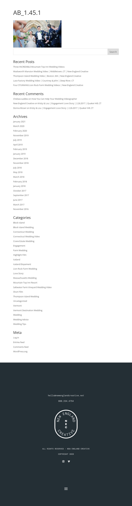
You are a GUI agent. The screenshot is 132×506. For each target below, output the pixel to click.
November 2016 (20, 209)
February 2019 (20, 149)
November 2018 (20, 163)
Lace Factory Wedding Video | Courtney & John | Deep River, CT (43, 80)
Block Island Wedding (23, 227)
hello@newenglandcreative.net (66, 395)
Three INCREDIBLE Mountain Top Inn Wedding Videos (39, 66)
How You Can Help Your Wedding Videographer (54, 98)
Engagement (19, 245)
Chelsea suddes (20, 98)
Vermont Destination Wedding (27, 310)
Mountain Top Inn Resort (25, 282)
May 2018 (17, 172)
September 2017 (21, 195)
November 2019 (20, 135)
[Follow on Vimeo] (69, 461)
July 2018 (17, 167)
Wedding (17, 314)
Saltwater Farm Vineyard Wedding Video (32, 287)
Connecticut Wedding (23, 231)
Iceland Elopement (22, 264)
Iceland (16, 259)
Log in (16, 337)
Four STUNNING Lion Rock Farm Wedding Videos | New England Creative (48, 85)
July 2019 (17, 139)
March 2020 (18, 126)
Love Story (18, 273)
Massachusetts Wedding (25, 277)
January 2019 (19, 153)
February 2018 (20, 181)
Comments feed (20, 346)
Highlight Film (19, 254)
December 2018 (20, 158)
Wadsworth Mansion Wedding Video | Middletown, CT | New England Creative (50, 71)
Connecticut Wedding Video (26, 236)
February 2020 (20, 130)
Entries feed (18, 342)
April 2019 (18, 144)
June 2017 (17, 199)
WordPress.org (20, 351)
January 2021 (19, 121)
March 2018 (18, 176)
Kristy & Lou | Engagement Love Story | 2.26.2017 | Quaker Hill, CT (69, 103)
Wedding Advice (20, 319)
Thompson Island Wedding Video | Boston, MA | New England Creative (47, 75)
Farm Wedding (20, 250)
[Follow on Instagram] (63, 461)
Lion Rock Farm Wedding (25, 268)
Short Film (18, 291)
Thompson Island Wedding (26, 296)
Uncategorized (20, 301)
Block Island (19, 222)
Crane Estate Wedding (23, 241)
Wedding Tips (19, 324)
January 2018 (19, 186)
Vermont (17, 305)
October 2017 (19, 190)
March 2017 (18, 204)
